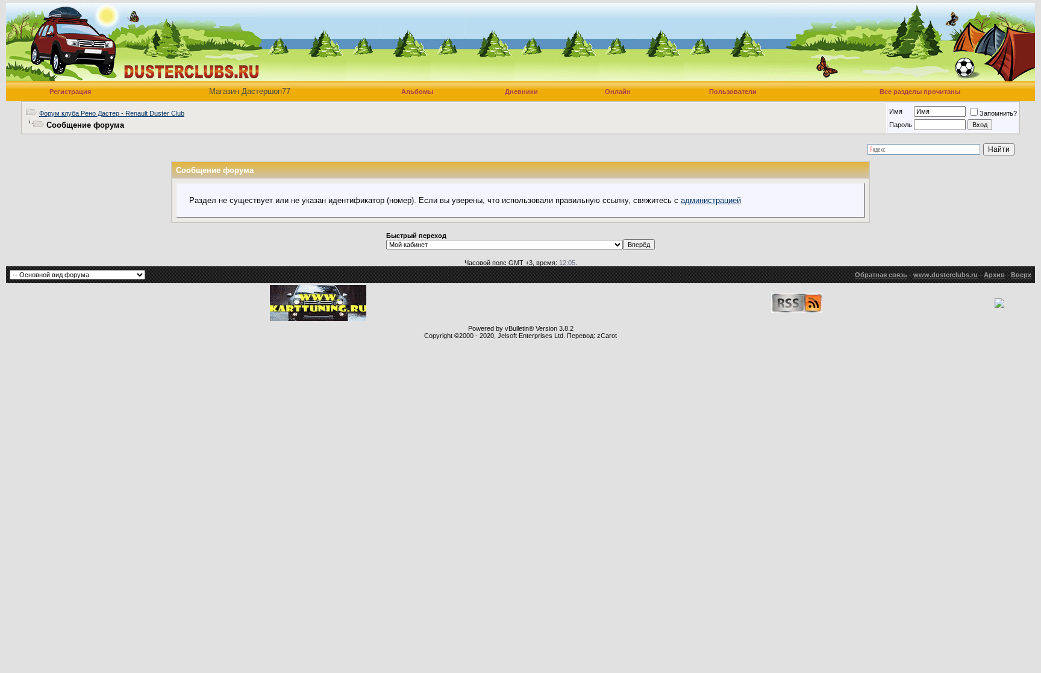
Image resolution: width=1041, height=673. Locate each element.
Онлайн (618, 91)
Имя (895, 111)
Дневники (521, 91)
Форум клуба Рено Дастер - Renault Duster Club (111, 113)
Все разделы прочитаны (920, 91)
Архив (994, 274)
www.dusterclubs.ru (945, 274)
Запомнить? (998, 113)
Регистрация (70, 91)
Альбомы (417, 91)
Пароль (900, 124)
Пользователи (733, 91)
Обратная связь (881, 274)
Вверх (1021, 274)
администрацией (711, 200)
